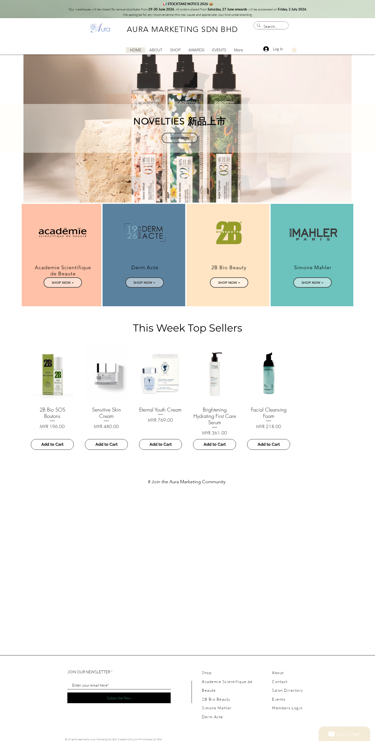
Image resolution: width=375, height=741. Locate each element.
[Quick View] (52, 373)
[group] (187, 397)
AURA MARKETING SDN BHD (182, 29)
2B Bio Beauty (216, 699)
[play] (340, 198)
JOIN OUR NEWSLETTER (88, 672)
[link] (294, 49)
